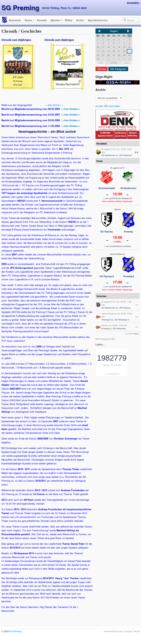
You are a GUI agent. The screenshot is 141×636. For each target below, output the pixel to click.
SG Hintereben (119, 328)
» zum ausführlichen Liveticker (117, 246)
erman (119, 631)
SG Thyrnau (106, 231)
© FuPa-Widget (132, 333)
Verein (28, 20)
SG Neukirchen (108, 155)
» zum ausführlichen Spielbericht (117, 198)
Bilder (68, 20)
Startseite (15, 20)
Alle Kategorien (118, 69)
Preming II (128, 276)
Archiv (80, 20)
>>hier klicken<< (54, 105)
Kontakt (42, 20)
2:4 (136, 152)
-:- (136, 304)
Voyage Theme (132, 631)
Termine (101, 69)
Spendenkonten (98, 20)
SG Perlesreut (125, 155)
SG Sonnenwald (106, 188)
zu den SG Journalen (107, 106)
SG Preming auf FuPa (105, 338)
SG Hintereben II (121, 319)
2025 (100, 62)
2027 (126, 62)
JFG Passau (125, 307)
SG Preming (20, 7)
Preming (128, 231)
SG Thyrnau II (107, 276)
